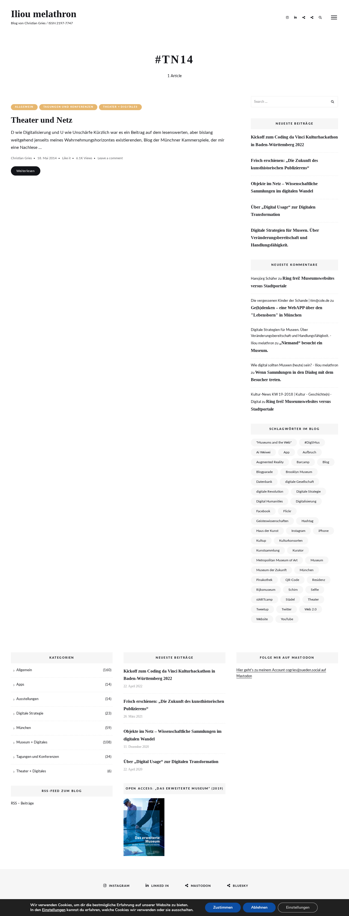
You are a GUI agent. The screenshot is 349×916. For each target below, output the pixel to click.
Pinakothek (264, 579)
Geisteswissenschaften (272, 521)
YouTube (287, 619)
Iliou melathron (43, 13)
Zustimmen (223, 907)
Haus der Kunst (267, 530)
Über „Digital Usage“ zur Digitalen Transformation (283, 211)
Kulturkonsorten (291, 540)
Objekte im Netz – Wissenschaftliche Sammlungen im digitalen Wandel (284, 187)
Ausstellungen (27, 699)
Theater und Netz (41, 119)
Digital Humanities (269, 501)
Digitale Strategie (308, 491)
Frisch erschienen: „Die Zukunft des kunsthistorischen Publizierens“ (284, 164)
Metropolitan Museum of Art (276, 560)
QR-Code (292, 579)
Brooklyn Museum (299, 472)
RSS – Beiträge (22, 803)
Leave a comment (110, 158)
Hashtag (307, 521)
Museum (317, 560)
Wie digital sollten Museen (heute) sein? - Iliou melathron (294, 365)
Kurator (298, 550)
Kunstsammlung (267, 550)
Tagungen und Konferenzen (68, 107)
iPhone (323, 530)
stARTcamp (264, 599)
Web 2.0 (311, 609)
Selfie (315, 589)
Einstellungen (53, 910)
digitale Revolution (269, 491)
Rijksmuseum (265, 589)
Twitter (286, 609)
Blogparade (264, 472)
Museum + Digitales (31, 742)
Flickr (287, 511)
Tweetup (262, 609)
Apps (20, 684)
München (307, 570)
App (287, 452)
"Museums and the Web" (273, 442)
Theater (313, 599)
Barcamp (303, 462)
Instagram (287, 17)
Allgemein (24, 107)
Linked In (295, 17)
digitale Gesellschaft (299, 481)
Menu (334, 17)
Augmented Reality (270, 462)
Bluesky (312, 17)
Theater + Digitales (120, 107)
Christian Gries (21, 158)
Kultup (261, 540)
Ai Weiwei (263, 452)
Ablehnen (259, 907)
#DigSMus (312, 442)
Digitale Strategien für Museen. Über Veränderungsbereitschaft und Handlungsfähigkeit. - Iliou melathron (291, 336)
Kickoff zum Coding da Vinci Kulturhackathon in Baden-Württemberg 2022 (294, 141)
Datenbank (264, 481)
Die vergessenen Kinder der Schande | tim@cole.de (290, 301)
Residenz (318, 579)
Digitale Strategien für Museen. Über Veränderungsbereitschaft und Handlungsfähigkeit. (285, 237)
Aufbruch (309, 452)
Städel (290, 599)
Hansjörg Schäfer (264, 279)
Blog (326, 462)
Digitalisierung (306, 501)
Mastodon (304, 17)
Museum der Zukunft (271, 570)
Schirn (293, 589)
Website (262, 619)
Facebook (263, 511)
